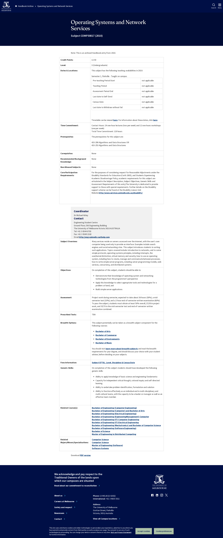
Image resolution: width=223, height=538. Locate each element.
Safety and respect (63, 507)
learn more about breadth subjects (122, 348)
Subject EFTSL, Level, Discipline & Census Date (113, 362)
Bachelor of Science (101, 431)
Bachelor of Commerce (106, 335)
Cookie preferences (164, 531)
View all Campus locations (105, 518)
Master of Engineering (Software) (107, 445)
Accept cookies (144, 531)
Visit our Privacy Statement (121, 532)
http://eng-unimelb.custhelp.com (94, 237)
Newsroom (59, 513)
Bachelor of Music (104, 342)
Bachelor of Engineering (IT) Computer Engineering (115, 419)
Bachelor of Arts (103, 331)
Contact (58, 519)
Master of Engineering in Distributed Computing (114, 434)
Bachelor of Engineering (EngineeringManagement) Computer (120, 416)
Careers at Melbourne (64, 501)
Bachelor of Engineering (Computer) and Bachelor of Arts (118, 410)
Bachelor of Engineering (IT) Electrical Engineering (115, 422)
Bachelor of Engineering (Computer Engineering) (114, 407)
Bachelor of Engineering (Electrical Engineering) (114, 413)
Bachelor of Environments (108, 339)
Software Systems (100, 448)
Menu (220, 8)
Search (213, 8)
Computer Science (100, 439)
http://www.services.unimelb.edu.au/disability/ (121, 193)
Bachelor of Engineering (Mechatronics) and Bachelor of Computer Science (126, 425)
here (115, 120)
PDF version (85, 455)
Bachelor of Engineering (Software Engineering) (114, 428)
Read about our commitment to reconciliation (75, 485)
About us (58, 495)
